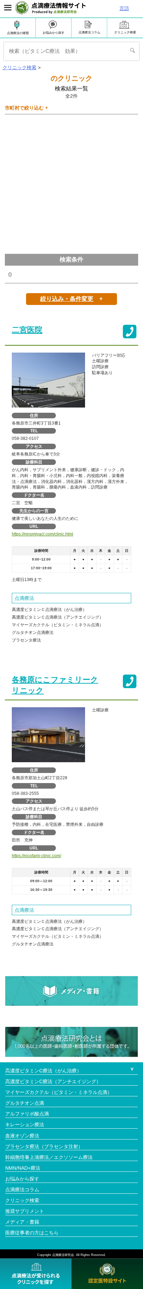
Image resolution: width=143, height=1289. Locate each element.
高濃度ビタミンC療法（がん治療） (43, 1070)
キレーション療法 (24, 1124)
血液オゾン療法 (22, 1135)
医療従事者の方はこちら (32, 1232)
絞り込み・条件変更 (66, 299)
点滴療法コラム (89, 32)
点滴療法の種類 (18, 33)
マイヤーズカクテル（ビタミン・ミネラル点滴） (58, 1092)
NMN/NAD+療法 (22, 1168)
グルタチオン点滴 (24, 1103)
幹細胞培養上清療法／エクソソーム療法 (49, 1157)
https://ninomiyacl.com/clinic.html (42, 534)
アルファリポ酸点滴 (27, 1114)
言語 (124, 8)
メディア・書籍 (22, 1222)
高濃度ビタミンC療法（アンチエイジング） (53, 1081)
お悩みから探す (54, 32)
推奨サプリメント (24, 1211)
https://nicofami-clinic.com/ (36, 855)
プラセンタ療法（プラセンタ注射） (44, 1146)
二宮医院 (27, 329)
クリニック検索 (125, 32)
